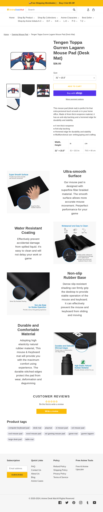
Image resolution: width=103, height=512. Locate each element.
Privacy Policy (59, 474)
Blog (33, 477)
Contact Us (36, 470)
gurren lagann (87, 434)
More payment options (75, 99)
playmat (48, 428)
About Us (35, 474)
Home (6, 34)
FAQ (33, 466)
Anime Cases (37, 481)
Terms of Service (60, 477)
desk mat (37, 428)
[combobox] (51, 9)
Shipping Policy (60, 470)
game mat (73, 434)
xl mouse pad (62, 428)
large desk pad (15, 439)
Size (55, 73)
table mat (29, 439)
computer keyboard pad (18, 428)
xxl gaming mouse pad (55, 434)
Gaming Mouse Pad (20, 34)
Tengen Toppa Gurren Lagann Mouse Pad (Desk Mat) (53, 34)
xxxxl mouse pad (33, 434)
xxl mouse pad (77, 428)
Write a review (51, 411)
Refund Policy (59, 466)
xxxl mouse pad (15, 434)
